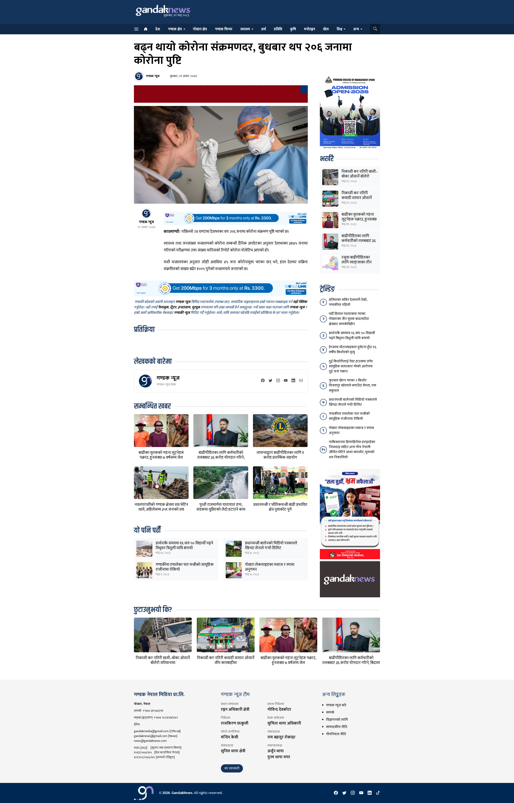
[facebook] (263, 381)
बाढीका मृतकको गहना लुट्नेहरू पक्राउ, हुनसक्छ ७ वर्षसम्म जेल (161, 455)
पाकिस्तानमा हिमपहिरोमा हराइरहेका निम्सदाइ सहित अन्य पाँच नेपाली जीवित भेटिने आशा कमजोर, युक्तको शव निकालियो (352, 449)
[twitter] (270, 381)
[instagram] (278, 381)
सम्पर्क (330, 712)
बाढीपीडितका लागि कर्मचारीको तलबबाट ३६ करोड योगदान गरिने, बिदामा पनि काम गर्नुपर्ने (221, 457)
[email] (301, 381)
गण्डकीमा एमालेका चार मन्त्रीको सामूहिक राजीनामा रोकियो (185, 567)
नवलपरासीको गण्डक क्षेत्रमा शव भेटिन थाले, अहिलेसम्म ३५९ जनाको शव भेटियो (161, 509)
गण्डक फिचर (223, 29)
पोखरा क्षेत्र (200, 29)
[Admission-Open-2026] (350, 112)
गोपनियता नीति (336, 734)
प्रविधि (278, 29)
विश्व (339, 29)
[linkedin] (293, 381)
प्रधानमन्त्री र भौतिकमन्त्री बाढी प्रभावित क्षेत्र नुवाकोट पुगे (280, 507)
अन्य (356, 29)
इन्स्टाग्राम (184, 308)
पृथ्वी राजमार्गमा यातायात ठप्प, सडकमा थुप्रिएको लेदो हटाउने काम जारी (220, 509)
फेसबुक (163, 308)
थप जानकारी (231, 768)
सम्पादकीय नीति (336, 727)
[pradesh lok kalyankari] (350, 514)
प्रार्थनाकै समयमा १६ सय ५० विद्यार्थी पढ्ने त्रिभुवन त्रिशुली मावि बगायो (184, 545)
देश (157, 29)
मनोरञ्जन (309, 29)
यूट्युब (196, 308)
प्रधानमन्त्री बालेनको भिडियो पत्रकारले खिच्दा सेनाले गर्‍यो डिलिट (271, 545)
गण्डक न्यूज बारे (336, 705)
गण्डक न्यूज (168, 377)
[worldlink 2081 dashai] (236, 218)
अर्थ (263, 29)
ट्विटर (173, 308)
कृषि (293, 29)
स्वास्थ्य (245, 29)
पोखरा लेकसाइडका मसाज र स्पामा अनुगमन (269, 567)
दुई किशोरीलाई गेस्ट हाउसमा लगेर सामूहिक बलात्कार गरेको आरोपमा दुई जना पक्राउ (351, 366)
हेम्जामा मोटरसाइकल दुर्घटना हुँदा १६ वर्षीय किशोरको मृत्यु (352, 349)
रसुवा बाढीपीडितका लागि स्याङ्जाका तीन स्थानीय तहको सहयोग (358, 262)
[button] (375, 29)
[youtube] (286, 381)
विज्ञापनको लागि (337, 720)
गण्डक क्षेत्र (175, 29)
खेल (326, 29)
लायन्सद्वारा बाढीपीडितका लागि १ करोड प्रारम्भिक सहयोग (280, 455)
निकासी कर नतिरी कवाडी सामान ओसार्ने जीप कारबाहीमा (357, 198)
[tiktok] (378, 793)
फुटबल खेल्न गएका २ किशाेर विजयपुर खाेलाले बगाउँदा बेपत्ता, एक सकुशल (352, 385)
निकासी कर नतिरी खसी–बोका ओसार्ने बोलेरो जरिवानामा (360, 176)
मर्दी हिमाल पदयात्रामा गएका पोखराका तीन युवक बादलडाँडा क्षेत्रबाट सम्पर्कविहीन (349, 319)
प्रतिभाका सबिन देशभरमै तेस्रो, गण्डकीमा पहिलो (348, 302)
